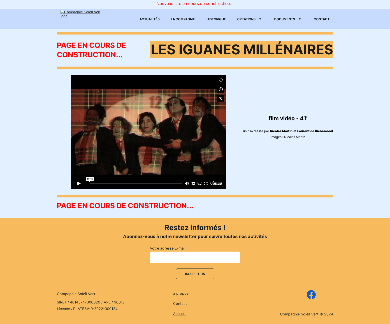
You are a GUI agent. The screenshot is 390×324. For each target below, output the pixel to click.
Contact (322, 19)
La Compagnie (183, 19)
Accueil (179, 313)
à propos (180, 293)
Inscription (195, 274)
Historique (216, 19)
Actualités (149, 19)
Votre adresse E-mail (168, 248)
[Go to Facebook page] (311, 294)
